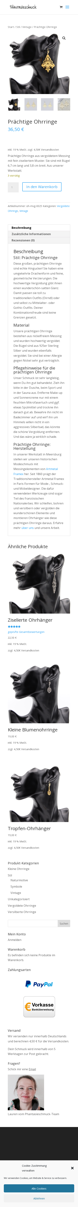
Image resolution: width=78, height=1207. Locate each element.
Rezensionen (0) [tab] (23, 240)
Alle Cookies (39, 1188)
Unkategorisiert (19, 899)
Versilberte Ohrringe (22, 912)
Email (32, 1069)
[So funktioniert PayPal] (39, 986)
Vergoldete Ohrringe (22, 906)
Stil (18, 27)
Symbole (16, 886)
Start (11, 27)
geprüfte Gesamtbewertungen (26, 632)
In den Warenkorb (42, 186)
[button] (72, 1168)
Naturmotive (19, 880)
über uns (27, 528)
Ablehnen (39, 1198)
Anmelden (14, 940)
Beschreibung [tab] (21, 228)
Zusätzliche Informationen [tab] (31, 234)
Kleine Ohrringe (18, 869)
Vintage (27, 27)
